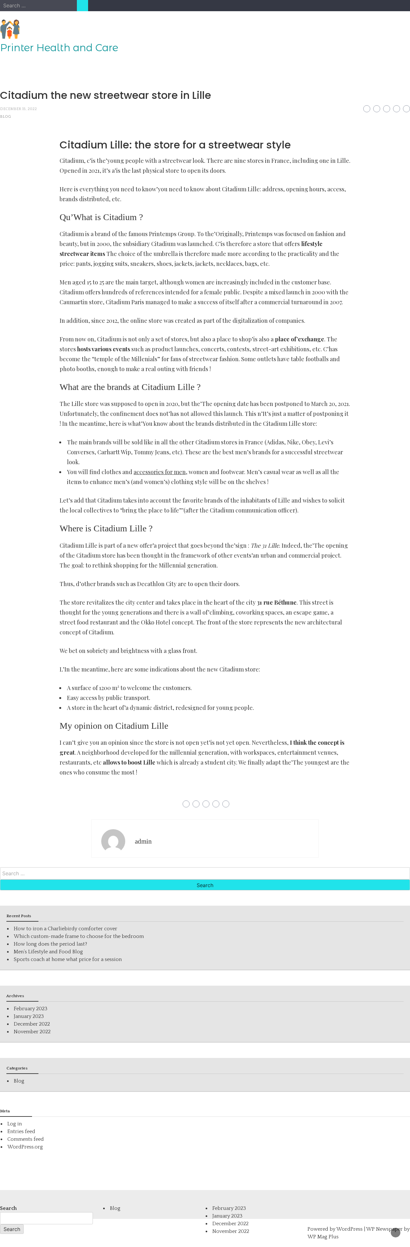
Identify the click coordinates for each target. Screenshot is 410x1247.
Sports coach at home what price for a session (68, 959)
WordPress (349, 1229)
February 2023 (30, 1009)
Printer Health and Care (59, 48)
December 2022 (32, 1024)
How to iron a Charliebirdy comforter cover (65, 929)
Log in (14, 1124)
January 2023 (29, 1016)
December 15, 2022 (18, 109)
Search (8, 1208)
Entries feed (21, 1131)
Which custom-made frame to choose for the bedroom (79, 936)
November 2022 (32, 1032)
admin (143, 841)
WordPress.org (25, 1147)
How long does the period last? (50, 944)
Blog (5, 117)
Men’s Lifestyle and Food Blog (48, 952)
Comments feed (25, 1139)
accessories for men (160, 472)
